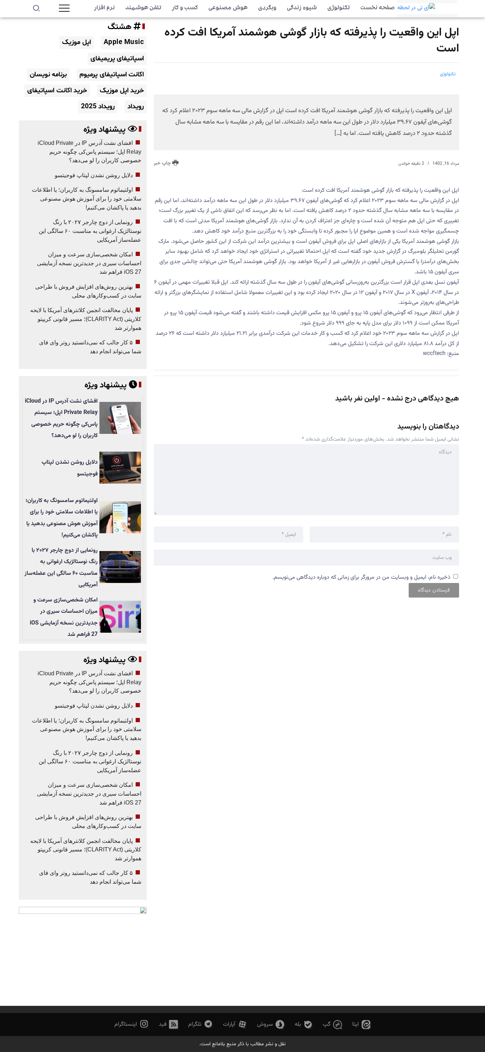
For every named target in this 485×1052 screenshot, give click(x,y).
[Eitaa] (361, 1024)
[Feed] (168, 1024)
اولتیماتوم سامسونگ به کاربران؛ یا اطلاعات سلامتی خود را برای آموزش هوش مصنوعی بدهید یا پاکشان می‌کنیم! (86, 198)
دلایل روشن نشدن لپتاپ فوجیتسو (94, 175)
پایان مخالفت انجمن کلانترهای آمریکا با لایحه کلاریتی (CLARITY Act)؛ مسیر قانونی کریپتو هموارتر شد (85, 319)
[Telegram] (200, 1024)
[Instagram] (131, 1024)
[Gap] (332, 1024)
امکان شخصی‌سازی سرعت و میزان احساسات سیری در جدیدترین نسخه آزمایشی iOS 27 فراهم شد (89, 263)
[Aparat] (235, 1024)
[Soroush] (271, 1024)
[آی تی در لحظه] (416, 8)
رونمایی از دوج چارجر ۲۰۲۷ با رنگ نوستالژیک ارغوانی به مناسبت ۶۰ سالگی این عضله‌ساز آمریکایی (90, 230)
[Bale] (303, 1024)
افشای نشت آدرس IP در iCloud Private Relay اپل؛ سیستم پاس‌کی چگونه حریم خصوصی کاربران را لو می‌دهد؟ (89, 151)
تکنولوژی (448, 74)
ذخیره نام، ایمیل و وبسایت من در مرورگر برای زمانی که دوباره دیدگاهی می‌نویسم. (361, 577)
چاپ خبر (163, 163)
